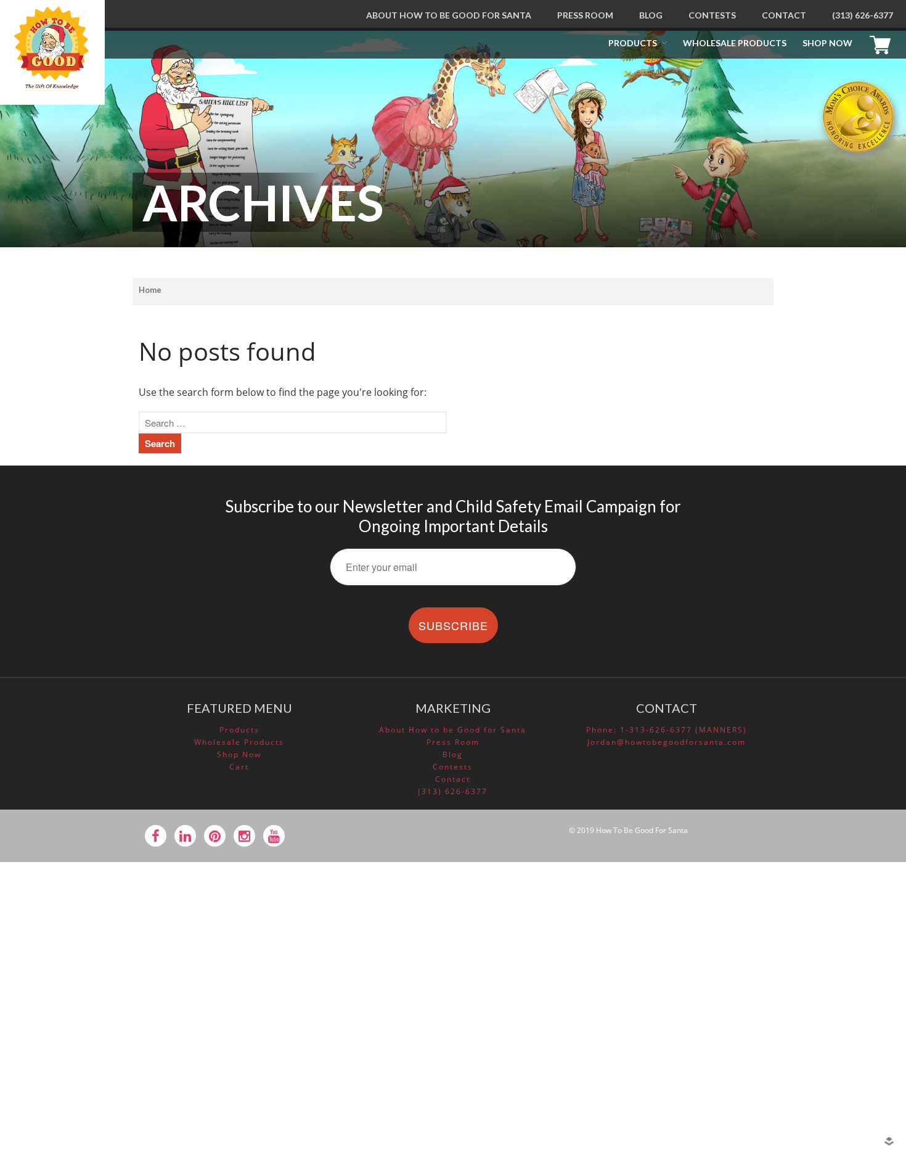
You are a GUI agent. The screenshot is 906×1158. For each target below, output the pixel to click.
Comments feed (796, 1062)
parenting (784, 934)
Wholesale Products (734, 43)
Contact (784, 15)
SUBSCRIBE (453, 625)
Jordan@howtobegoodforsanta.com (666, 742)
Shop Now (827, 43)
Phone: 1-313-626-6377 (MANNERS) (666, 730)
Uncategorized (793, 969)
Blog (651, 15)
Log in (776, 1027)
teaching (782, 952)
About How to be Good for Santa (448, 15)
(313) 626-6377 (862, 15)
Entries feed (788, 1044)
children (781, 899)
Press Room (585, 15)
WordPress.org (793, 1079)
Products (632, 43)
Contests (712, 15)
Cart (883, 43)
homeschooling (795, 917)
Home (150, 290)
